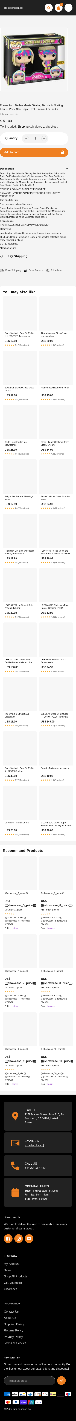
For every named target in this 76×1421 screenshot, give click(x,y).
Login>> (15, 928)
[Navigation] (68, 8)
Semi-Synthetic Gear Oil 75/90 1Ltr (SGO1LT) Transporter (19, 334)
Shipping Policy (14, 1324)
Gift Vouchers (13, 1283)
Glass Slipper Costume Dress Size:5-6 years (55, 443)
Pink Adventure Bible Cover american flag (54, 334)
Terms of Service (15, 1343)
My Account (11, 1264)
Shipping (23, 126)
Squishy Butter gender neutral (55, 768)
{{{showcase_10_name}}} (53, 1049)
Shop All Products (15, 1276)
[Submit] (61, 1380)
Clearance (10, 1289)
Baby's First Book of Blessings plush (19, 498)
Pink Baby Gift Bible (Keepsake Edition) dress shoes (19, 552)
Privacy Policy (13, 1337)
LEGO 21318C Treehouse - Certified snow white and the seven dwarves (18, 661)
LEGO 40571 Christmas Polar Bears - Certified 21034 (55, 606)
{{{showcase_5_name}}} (16, 893)
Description (7, 168)
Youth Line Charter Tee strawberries (16, 443)
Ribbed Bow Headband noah (55, 387)
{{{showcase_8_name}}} (52, 971)
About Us (10, 1318)
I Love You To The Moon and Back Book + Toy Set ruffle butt (55, 552)
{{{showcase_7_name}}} (16, 971)
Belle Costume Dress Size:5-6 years (55, 498)
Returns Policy (13, 1330)
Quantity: (11, 138)
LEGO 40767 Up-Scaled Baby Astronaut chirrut (19, 606)
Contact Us (11, 1311)
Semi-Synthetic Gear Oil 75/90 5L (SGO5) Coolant (19, 769)
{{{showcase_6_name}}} (52, 893)
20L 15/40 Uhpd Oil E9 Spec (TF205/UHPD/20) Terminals (54, 715)
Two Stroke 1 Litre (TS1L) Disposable (17, 715)
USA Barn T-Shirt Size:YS (17, 822)
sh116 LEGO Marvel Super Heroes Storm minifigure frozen (56, 824)
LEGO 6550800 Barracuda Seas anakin (53, 661)
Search (8, 1270)
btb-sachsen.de (13, 7)
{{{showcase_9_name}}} (16, 1049)
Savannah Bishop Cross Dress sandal (19, 389)
